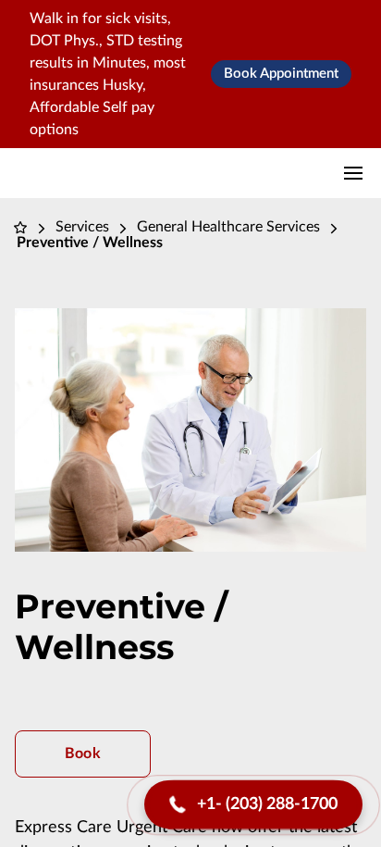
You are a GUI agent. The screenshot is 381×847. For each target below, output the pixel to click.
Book (82, 753)
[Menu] (353, 173)
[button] (253, 804)
